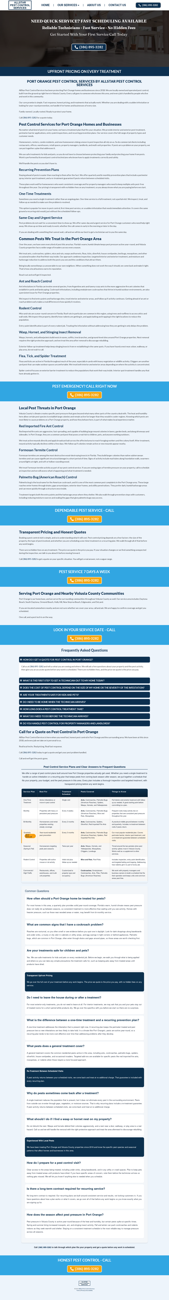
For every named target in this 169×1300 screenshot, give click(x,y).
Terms (78, 1290)
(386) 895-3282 (29, 117)
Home (45, 5)
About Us (94, 5)
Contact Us (117, 5)
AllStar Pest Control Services (87, 1288)
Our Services (67, 5)
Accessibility (89, 1290)
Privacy (83, 1290)
